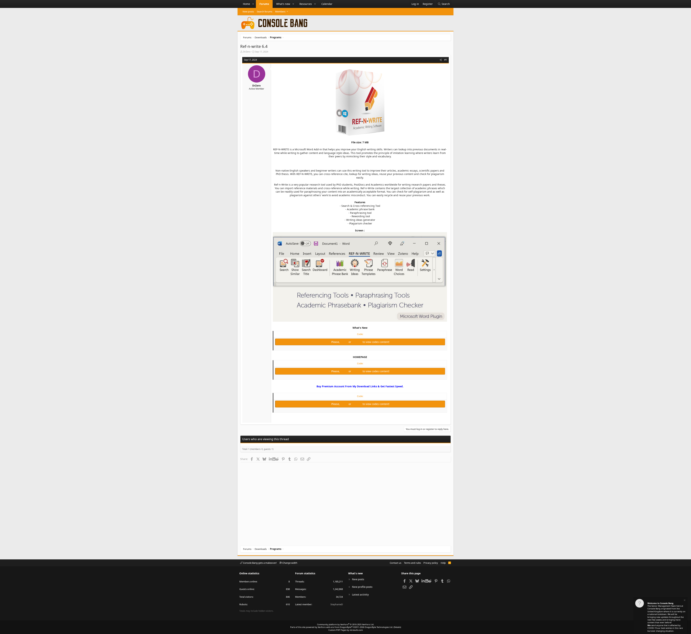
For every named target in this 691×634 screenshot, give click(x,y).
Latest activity (360, 594)
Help (443, 562)
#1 (445, 59)
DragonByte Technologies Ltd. (379, 627)
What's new (283, 4)
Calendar (326, 4)
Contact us (395, 562)
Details (397, 627)
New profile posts (362, 587)
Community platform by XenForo (345, 624)
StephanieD (336, 604)
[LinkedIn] (270, 459)
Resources (305, 4)
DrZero (246, 51)
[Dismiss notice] (684, 600)
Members (280, 11)
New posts (248, 11)
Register (357, 342)
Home (246, 4)
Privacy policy (430, 562)
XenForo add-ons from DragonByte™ (335, 627)
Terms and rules (412, 562)
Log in (344, 342)
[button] (253, 4)
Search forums (264, 11)
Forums (264, 4)
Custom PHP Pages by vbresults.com (345, 630)
